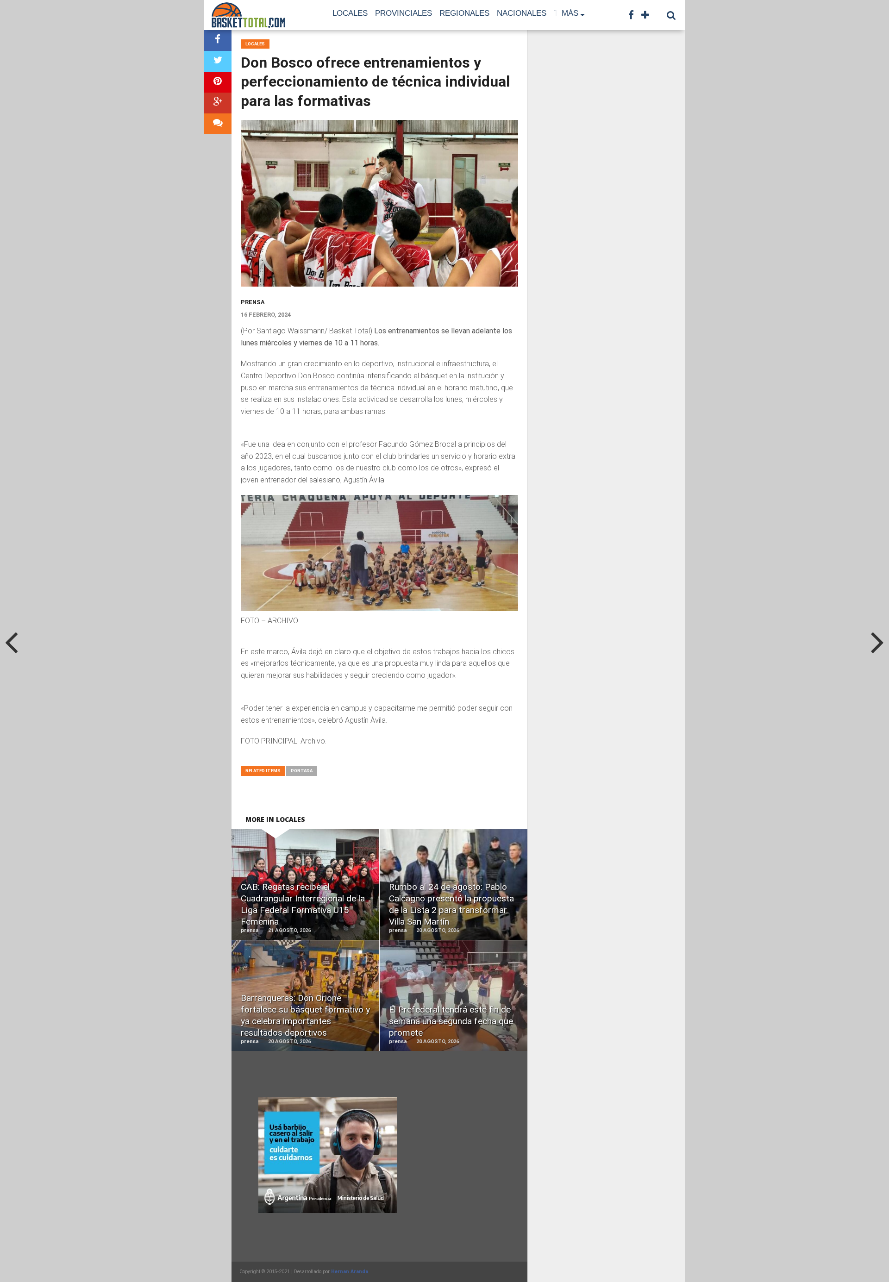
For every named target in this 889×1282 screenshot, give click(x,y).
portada (302, 770)
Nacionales (521, 13)
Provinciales (403, 13)
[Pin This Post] (218, 82)
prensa (253, 302)
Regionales (464, 13)
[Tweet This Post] (218, 61)
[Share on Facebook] (218, 40)
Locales (350, 13)
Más (570, 13)
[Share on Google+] (218, 103)
